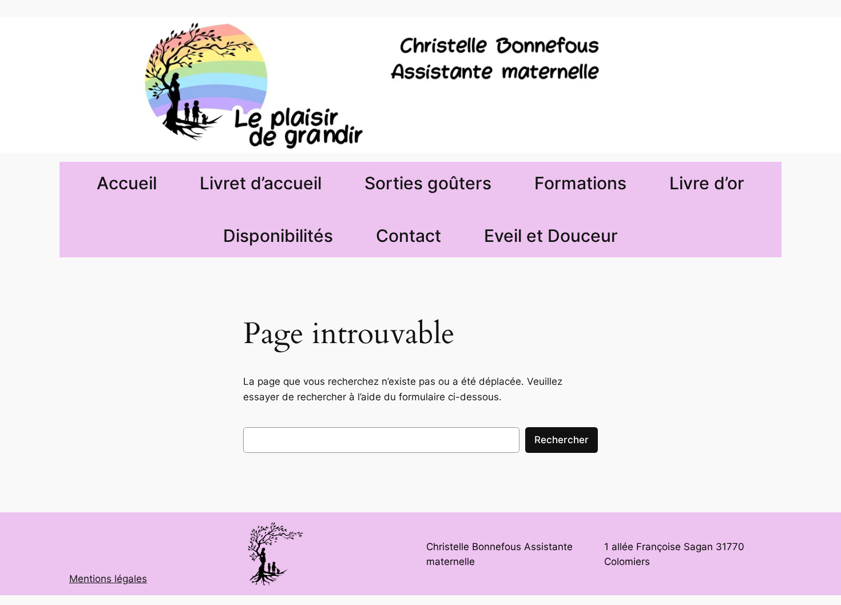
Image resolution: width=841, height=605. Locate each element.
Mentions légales (108, 578)
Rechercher (561, 439)
